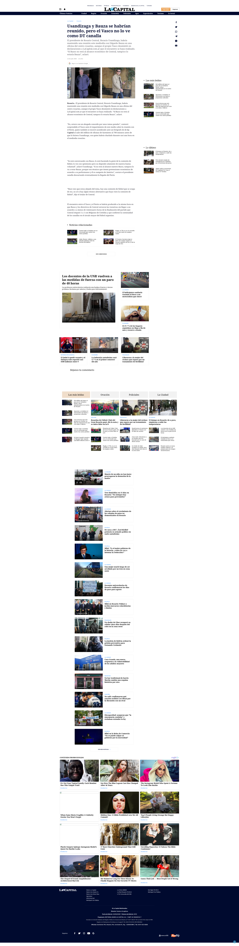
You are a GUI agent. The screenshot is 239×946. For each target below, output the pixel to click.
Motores (99, 5)
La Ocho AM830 (122, 890)
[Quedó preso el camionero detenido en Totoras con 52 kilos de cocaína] (134, 430)
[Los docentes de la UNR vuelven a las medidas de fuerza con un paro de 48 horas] (88, 302)
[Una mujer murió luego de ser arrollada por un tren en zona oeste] (104, 570)
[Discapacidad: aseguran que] (104, 718)
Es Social (171, 13)
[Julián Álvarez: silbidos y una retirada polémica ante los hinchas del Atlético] (83, 241)
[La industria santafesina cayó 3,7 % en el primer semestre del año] (104, 351)
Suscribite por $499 (166, 9)
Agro (137, 13)
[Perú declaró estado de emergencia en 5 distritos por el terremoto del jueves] (158, 162)
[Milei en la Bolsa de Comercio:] (104, 736)
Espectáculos (148, 13)
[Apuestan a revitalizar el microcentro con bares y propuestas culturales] (158, 97)
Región (93, 13)
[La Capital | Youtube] (89, 933)
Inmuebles (90, 5)
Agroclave (89, 896)
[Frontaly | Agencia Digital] (174, 935)
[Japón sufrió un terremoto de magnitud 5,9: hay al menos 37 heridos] (158, 170)
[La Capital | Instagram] (84, 933)
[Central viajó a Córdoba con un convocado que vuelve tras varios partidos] (83, 232)
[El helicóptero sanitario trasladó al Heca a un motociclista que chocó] (135, 286)
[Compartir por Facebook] (176, 22)
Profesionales (116, 5)
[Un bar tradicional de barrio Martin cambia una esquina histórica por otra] (104, 681)
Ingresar (175, 9)
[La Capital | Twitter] (79, 933)
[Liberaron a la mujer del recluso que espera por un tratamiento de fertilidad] (135, 351)
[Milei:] (104, 551)
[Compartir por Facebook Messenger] (176, 41)
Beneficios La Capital (137, 5)
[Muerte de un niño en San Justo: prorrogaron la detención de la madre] (104, 477)
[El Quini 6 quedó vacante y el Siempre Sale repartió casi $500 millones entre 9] (73, 351)
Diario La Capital (91, 890)
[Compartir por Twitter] (176, 27)
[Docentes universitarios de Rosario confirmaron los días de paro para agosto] (104, 588)
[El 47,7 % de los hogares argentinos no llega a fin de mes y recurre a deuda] (135, 319)
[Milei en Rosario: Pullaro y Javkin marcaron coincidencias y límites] (104, 607)
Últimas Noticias (66, 13)
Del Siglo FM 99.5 (153, 890)
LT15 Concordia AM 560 (124, 894)
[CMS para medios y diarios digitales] (163, 936)
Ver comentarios (101, 254)
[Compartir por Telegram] (176, 36)
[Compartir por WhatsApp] (176, 31)
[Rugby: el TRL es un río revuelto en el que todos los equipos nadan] (119, 232)
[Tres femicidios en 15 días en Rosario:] (104, 496)
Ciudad (84, 13)
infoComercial (90, 898)
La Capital (70, 21)
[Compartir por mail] (176, 46)
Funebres (126, 5)
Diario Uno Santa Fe (92, 892)
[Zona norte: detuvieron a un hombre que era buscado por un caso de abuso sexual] (134, 439)
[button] (60, 9)
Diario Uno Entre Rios (92, 894)
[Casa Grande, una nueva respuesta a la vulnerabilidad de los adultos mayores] (104, 662)
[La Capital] (119, 9)
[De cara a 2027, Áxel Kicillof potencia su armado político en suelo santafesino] (104, 533)
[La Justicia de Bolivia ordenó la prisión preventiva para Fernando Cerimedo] (104, 644)
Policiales (127, 13)
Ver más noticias (103, 749)
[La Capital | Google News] (93, 933)
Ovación (104, 13)
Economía (115, 13)
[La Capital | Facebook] (75, 933)
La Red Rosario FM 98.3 (124, 892)
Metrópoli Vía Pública (92, 900)
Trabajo (106, 5)
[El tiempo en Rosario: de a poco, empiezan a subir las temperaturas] (158, 153)
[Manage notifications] (234, 941)
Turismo (149, 5)
